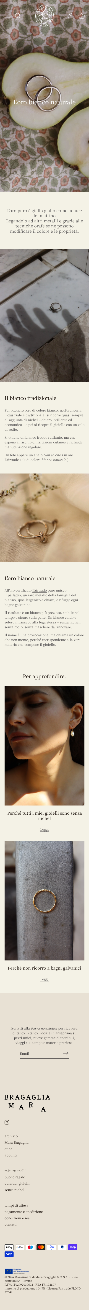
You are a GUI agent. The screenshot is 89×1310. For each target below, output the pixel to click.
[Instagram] (7, 1121)
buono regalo (15, 1177)
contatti (11, 1224)
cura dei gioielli (17, 1183)
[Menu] (7, 16)
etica (8, 1148)
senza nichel (14, 1189)
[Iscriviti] (66, 1053)
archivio (11, 1136)
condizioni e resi (18, 1218)
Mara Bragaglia (17, 1142)
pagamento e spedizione (24, 1211)
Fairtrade (39, 590)
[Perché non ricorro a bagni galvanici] (44, 900)
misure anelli (15, 1170)
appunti (11, 1155)
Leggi (44, 829)
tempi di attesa (16, 1205)
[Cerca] (18, 16)
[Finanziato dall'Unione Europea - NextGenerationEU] (17, 1271)
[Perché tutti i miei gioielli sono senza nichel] (44, 746)
